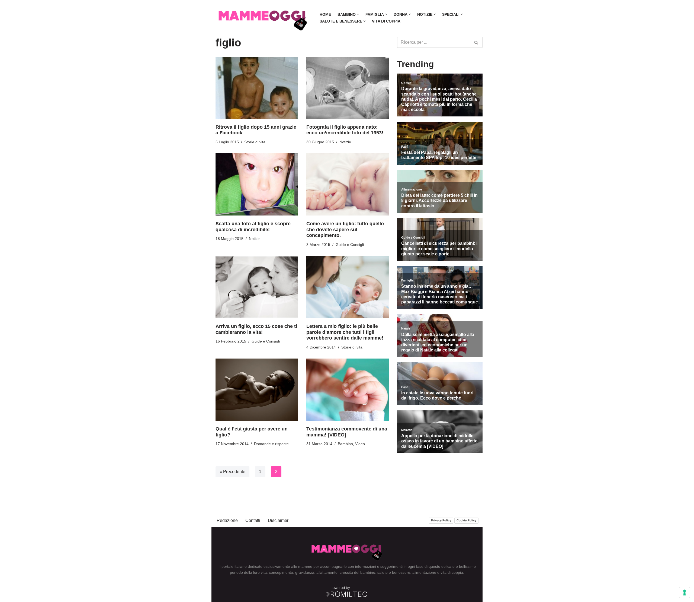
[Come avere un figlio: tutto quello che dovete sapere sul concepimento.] (347, 184)
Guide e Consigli (350, 244)
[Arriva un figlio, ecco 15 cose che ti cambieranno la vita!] (257, 287)
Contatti (252, 520)
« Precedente (232, 471)
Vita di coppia (386, 21)
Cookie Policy (466, 520)
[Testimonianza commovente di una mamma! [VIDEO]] (347, 390)
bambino (367, 572)
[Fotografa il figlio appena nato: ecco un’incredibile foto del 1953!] (347, 88)
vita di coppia (452, 572)
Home (325, 14)
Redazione (227, 520)
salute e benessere (393, 572)
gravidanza (304, 572)
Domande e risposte (271, 444)
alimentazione (424, 572)
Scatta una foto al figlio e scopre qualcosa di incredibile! (253, 226)
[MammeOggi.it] (263, 18)
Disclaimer (278, 520)
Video (360, 444)
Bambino (345, 444)
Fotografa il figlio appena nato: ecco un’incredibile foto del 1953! (344, 130)
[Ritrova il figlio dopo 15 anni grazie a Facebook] (257, 88)
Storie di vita (254, 142)
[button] (358, 14)
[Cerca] (476, 42)
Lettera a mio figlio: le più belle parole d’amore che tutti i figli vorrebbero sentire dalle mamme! (344, 332)
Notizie (345, 142)
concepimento (281, 572)
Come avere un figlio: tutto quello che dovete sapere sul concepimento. (345, 229)
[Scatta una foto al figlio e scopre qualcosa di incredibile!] (257, 184)
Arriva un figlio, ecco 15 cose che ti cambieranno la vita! (256, 329)
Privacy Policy (441, 520)
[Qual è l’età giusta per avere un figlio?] (257, 390)
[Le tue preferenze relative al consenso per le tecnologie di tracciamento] (684, 592)
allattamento (327, 572)
